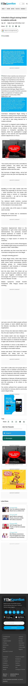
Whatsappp (8, 438)
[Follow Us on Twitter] (10, 612)
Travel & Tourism (19, 657)
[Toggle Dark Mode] (22, 3)
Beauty (21, 641)
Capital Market (7, 641)
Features (5, 657)
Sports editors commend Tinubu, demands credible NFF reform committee (16, 518)
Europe (21, 639)
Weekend (18, 659)
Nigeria (21, 649)
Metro (12, 8)
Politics (18, 8)
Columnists (22, 647)
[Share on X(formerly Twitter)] (9, 26)
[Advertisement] (14, 304)
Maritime (5, 667)
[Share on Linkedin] (19, 26)
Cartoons (21, 645)
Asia (4, 649)
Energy (5, 643)
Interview (17, 661)
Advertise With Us (14, 674)
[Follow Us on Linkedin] (18, 612)
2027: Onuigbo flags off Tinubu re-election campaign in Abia (17, 526)
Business (23, 8)
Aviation (5, 639)
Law (16, 667)
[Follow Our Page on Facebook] (6, 612)
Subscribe (14, 627)
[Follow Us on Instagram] (14, 612)
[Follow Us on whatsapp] (22, 612)
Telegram (8, 433)
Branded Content (8, 651)
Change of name (20, 669)
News (3, 8)
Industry (5, 663)
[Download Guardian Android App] (8, 617)
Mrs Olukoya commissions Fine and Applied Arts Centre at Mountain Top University (17, 535)
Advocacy (5, 645)
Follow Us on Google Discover (10, 30)
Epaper (8, 8)
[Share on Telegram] (16, 26)
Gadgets (17, 665)
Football (5, 661)
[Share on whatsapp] (12, 26)
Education (21, 643)
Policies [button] (5, 675)
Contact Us (13, 675)
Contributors (6, 636)
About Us (5, 674)
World (4, 669)
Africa (4, 647)
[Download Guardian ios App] (20, 617)
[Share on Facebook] (6, 26)
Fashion (5, 659)
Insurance (6, 665)
